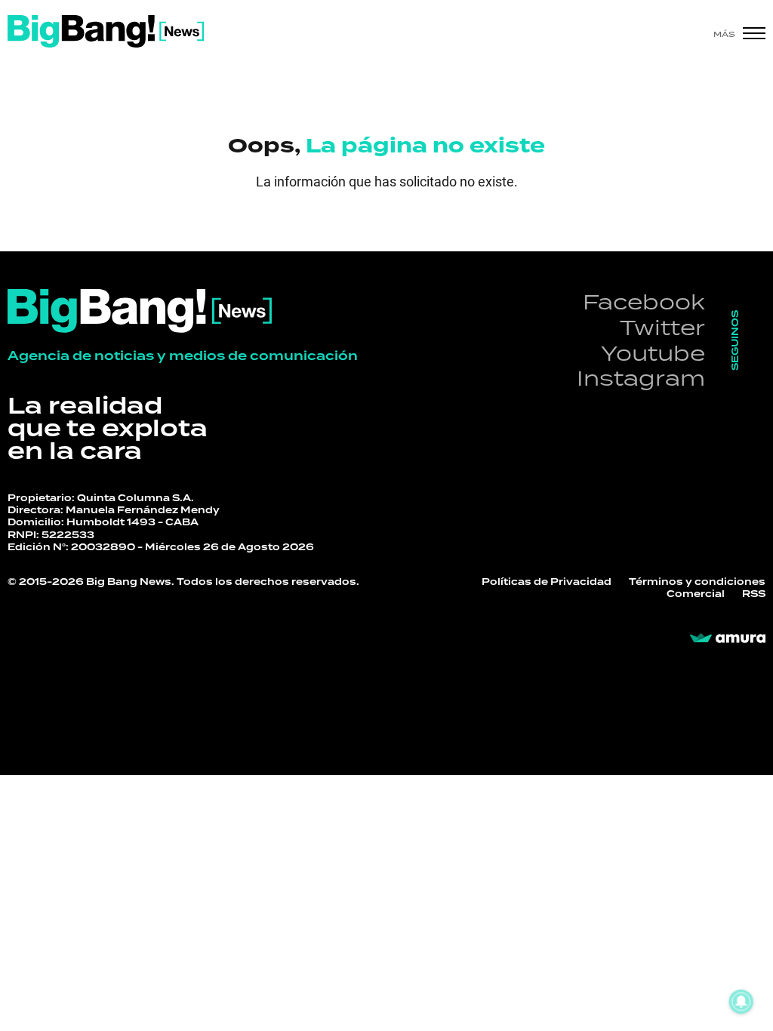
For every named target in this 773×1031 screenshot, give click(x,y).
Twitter (662, 327)
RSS (753, 594)
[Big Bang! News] (106, 31)
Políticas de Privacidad (546, 582)
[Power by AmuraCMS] (727, 638)
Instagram (641, 378)
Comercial (696, 594)
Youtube (653, 353)
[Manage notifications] (741, 1001)
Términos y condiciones (697, 582)
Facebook (644, 301)
